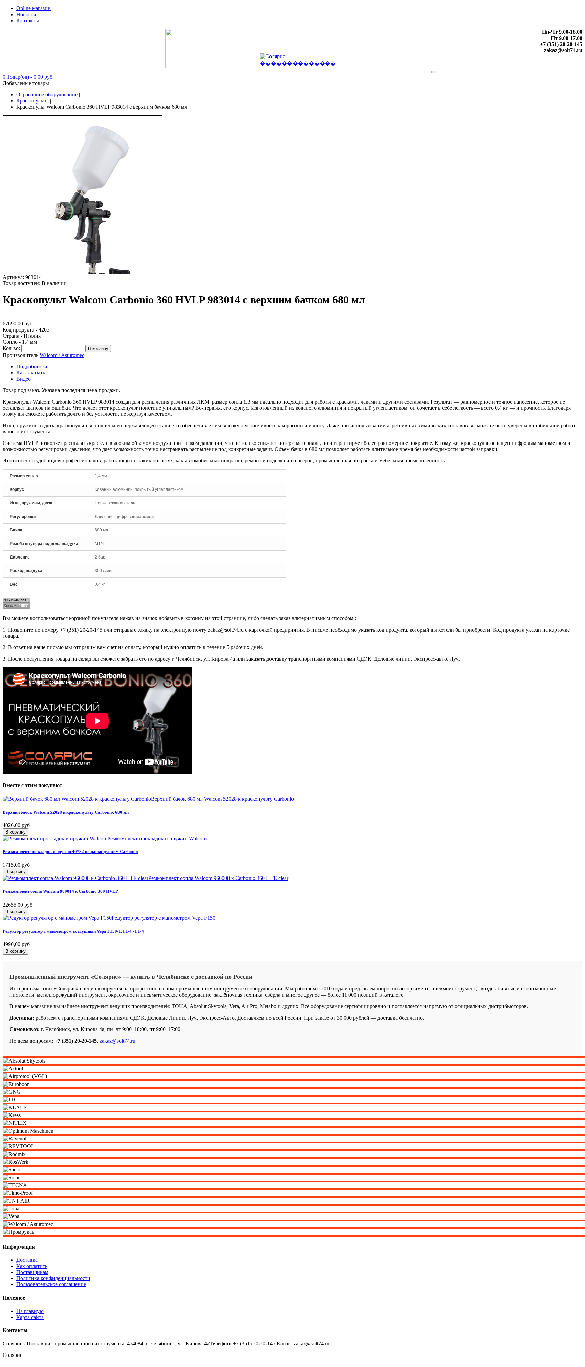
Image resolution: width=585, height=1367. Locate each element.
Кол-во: (12, 348)
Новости (26, 14)
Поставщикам (32, 1272)
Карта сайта (30, 1317)
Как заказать (30, 372)
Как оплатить (31, 1266)
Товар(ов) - (27, 77)
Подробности (31, 366)
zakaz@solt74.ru (117, 1041)
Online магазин (33, 8)
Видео (23, 379)
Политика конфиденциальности (53, 1278)
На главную (30, 1311)
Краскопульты (32, 101)
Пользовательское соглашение (51, 1284)
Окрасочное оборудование (47, 94)
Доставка (27, 1260)
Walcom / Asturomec (62, 355)
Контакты (27, 20)
